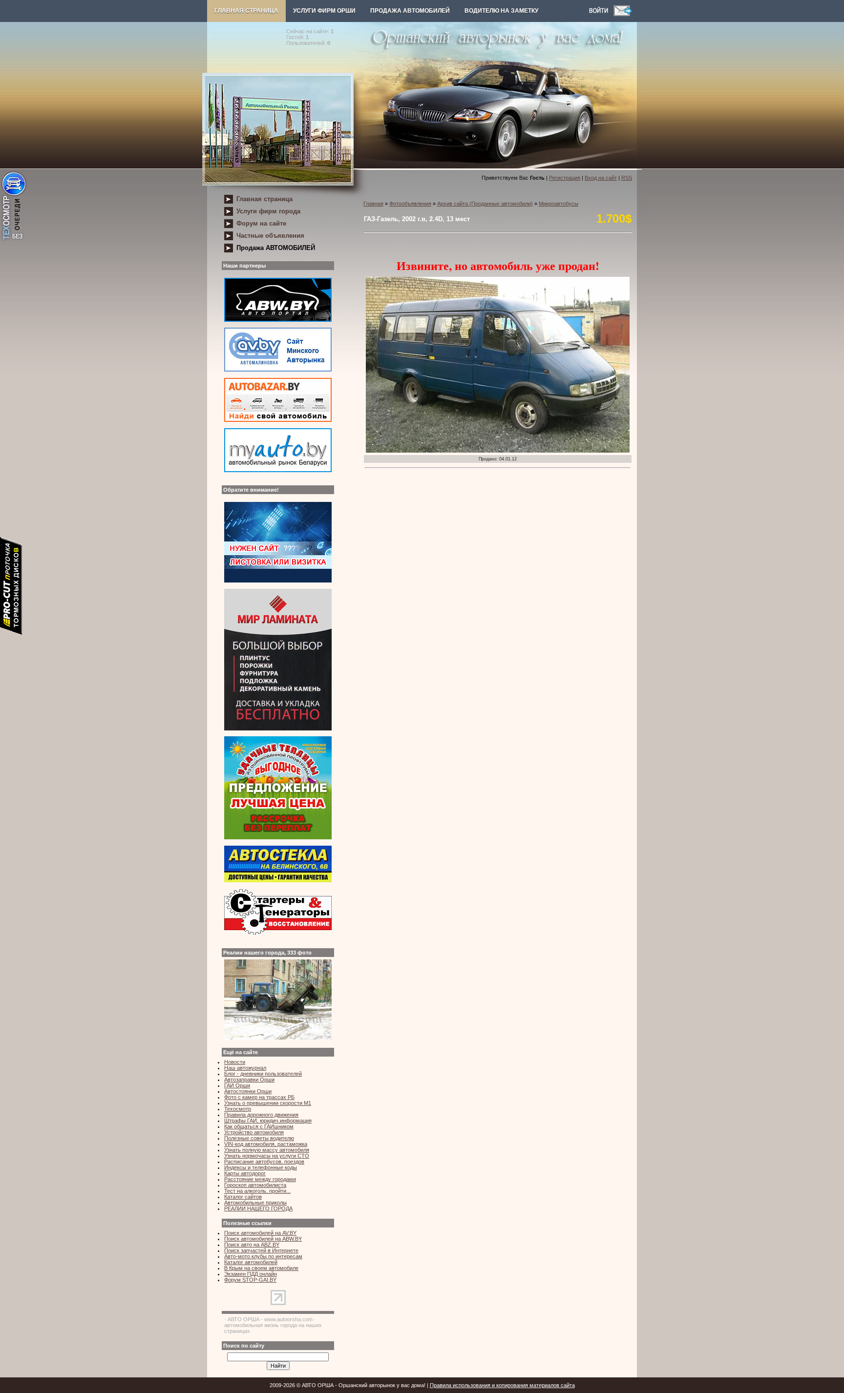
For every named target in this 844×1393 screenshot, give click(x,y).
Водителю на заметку (501, 10)
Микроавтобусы (558, 204)
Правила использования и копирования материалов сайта (502, 1385)
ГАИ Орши (237, 1085)
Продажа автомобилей (410, 10)
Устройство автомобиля (254, 1132)
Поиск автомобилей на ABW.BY (263, 1239)
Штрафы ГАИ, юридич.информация (268, 1120)
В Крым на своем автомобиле (261, 1268)
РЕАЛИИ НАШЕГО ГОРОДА (258, 1208)
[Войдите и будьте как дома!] (601, 14)
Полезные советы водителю (259, 1138)
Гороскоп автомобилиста (255, 1185)
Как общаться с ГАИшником (259, 1126)
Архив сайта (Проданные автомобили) (485, 204)
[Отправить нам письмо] (622, 14)
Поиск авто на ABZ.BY (251, 1244)
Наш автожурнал (245, 1068)
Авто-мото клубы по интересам (263, 1256)
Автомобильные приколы (255, 1203)
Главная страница (246, 10)
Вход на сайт (601, 178)
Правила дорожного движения (261, 1115)
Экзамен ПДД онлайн (250, 1274)
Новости (234, 1062)
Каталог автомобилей (250, 1262)
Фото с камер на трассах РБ (259, 1097)
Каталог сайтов (243, 1197)
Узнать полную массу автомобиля (266, 1150)
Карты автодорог (245, 1173)
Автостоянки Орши (248, 1091)
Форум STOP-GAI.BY (250, 1280)
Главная (373, 204)
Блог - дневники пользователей (263, 1074)
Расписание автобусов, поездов (264, 1161)
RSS (626, 178)
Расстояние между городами (260, 1179)
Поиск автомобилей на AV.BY (260, 1233)
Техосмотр (237, 1109)
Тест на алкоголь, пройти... (257, 1191)
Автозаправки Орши (249, 1079)
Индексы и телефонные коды (260, 1167)
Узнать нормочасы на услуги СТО (266, 1156)
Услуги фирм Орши (324, 10)
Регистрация (564, 178)
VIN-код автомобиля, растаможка (265, 1144)
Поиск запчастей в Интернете (261, 1250)
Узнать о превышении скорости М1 (267, 1103)
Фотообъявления (410, 204)
